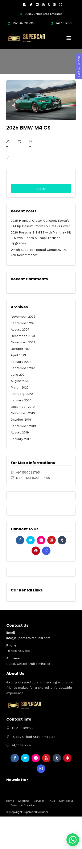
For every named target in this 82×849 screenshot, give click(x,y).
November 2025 (23, 317)
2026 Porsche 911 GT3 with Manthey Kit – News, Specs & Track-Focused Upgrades (41, 238)
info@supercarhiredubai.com (28, 638)
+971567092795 (23, 23)
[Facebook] (20, 540)
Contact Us (66, 801)
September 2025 (23, 323)
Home (10, 801)
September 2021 (23, 368)
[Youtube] (43, 4)
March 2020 (20, 387)
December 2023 (23, 336)
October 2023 (21, 349)
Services (39, 801)
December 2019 (23, 407)
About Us (23, 801)
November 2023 (23, 342)
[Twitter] (30, 540)
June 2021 (18, 375)
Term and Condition (24, 805)
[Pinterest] (54, 4)
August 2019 (20, 432)
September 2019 (23, 426)
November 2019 (23, 413)
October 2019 (21, 419)
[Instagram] (60, 4)
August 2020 (20, 381)
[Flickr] (37, 4)
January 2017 (21, 439)
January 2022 (21, 362)
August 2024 (20, 329)
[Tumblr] (49, 4)
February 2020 (22, 394)
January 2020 (21, 400)
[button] (72, 839)
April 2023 (18, 355)
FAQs (52, 801)
